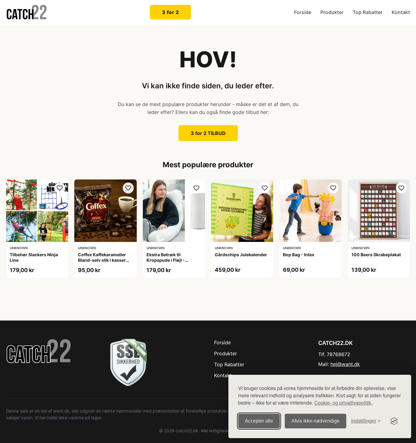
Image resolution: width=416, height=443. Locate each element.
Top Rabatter (368, 12)
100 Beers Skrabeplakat (376, 254)
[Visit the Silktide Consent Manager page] (394, 421)
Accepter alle (259, 421)
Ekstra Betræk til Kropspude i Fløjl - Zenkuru (165, 260)
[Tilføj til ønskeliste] (59, 188)
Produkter (332, 12)
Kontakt (401, 12)
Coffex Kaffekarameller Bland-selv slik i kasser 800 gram (102, 260)
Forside (302, 12)
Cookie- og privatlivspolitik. (343, 402)
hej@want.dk (345, 364)
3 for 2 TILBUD (208, 133)
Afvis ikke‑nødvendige (315, 421)
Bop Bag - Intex (298, 254)
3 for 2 (170, 12)
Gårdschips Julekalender (241, 254)
